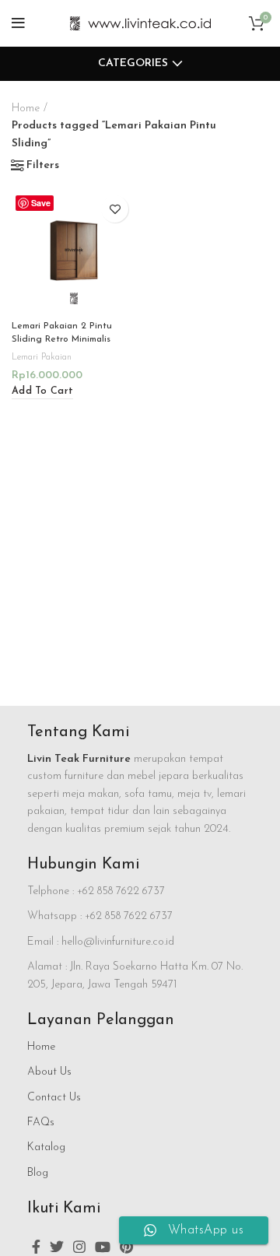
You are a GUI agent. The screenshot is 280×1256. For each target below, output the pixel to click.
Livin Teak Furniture (79, 759)
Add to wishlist (114, 209)
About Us (49, 1072)
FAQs (40, 1122)
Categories (133, 63)
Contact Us (54, 1097)
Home (26, 108)
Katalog (46, 1147)
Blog (37, 1173)
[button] (42, 391)
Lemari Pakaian (42, 357)
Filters (42, 165)
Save (41, 203)
